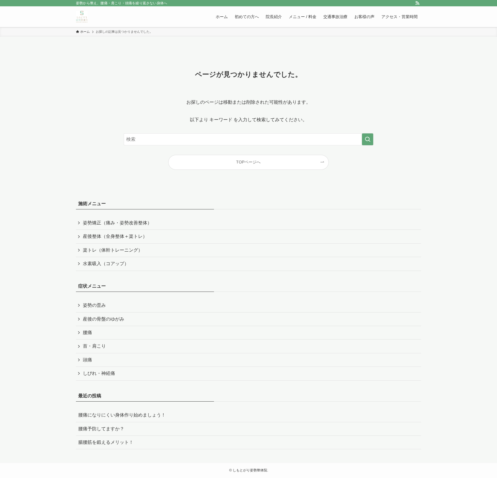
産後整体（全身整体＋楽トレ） (115, 236)
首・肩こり (94, 346)
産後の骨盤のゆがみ (103, 319)
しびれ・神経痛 (99, 373)
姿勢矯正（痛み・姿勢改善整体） (117, 222)
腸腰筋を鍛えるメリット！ (105, 442)
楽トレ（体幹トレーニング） (113, 250)
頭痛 (87, 359)
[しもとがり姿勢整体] (82, 16)
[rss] (417, 3)
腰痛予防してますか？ (101, 428)
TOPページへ (248, 162)
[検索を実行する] (367, 139)
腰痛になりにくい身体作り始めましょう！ (122, 415)
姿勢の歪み (94, 305)
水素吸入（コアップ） (106, 263)
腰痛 (87, 332)
